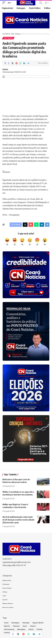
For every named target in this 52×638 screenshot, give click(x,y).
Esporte (7, 626)
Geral (25, 626)
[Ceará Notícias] (26, 2)
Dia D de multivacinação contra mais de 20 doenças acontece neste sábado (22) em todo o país (18, 520)
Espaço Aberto (38, 623)
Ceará (6, 623)
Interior (33, 626)
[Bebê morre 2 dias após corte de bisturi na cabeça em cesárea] (43, 482)
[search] (40, 3)
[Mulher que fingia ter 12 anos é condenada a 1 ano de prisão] (43, 507)
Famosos (16, 626)
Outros (31, 629)
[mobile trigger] (5, 2)
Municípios (21, 629)
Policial (39, 629)
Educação (26, 623)
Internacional (9, 629)
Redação (5, 69)
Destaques (8, 38)
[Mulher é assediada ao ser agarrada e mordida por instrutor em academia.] (43, 494)
